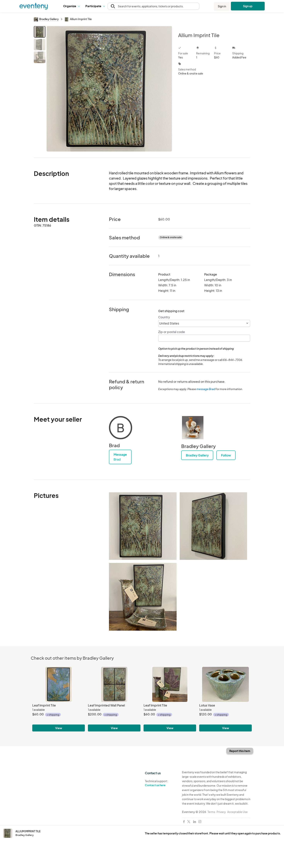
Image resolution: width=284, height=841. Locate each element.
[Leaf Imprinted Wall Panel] (114, 684)
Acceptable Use (237, 812)
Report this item (239, 751)
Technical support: (156, 783)
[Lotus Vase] (225, 684)
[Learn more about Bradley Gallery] (192, 427)
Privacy (221, 812)
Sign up (248, 6)
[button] (71, 6)
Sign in (222, 6)
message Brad (205, 389)
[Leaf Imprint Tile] (58, 684)
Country (164, 317)
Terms (211, 812)
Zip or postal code (171, 332)
